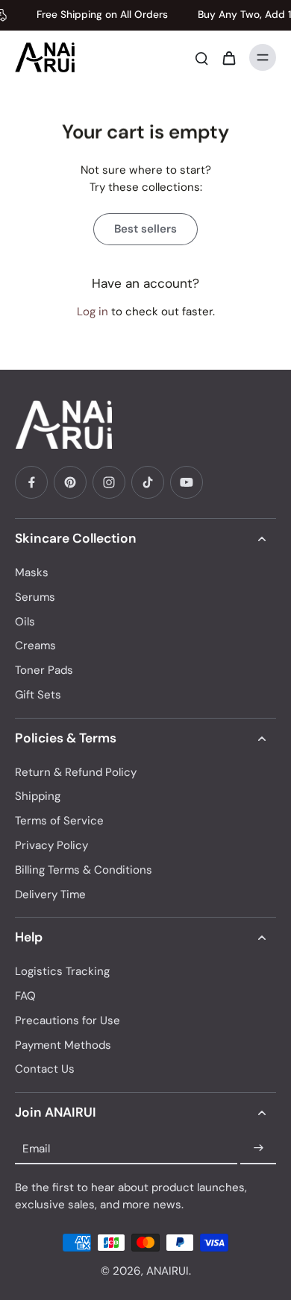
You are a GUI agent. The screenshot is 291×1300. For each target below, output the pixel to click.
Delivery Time (50, 894)
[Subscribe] (258, 1148)
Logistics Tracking (62, 971)
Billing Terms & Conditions (83, 869)
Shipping (37, 796)
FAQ (25, 995)
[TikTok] (147, 482)
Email (36, 1147)
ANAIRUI (167, 1270)
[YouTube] (186, 482)
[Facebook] (31, 482)
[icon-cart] (228, 57)
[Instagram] (109, 482)
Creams (35, 645)
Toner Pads (44, 670)
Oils (25, 621)
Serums (35, 597)
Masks (31, 572)
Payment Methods (63, 1045)
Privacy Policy (51, 845)
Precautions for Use (67, 1020)
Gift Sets (38, 694)
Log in (92, 311)
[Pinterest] (70, 482)
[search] (201, 57)
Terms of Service (59, 820)
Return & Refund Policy (76, 772)
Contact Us (45, 1068)
